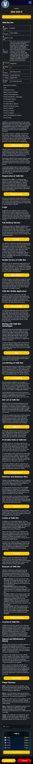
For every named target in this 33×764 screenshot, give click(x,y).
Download (16, 306)
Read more (16, 472)
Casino (16, 553)
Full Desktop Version (8, 90)
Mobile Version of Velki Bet (10, 92)
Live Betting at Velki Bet (9, 99)
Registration (16, 194)
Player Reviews (7, 117)
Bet (11, 67)
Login (4, 87)
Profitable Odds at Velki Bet (10, 104)
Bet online (16, 275)
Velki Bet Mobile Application (10, 94)
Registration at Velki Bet (9, 85)
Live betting (16, 378)
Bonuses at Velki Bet (8, 110)
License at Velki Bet (8, 113)
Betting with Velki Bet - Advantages (12, 97)
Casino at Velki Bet (8, 108)
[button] (30, 2)
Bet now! (16, 678)
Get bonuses (16, 617)
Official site (16, 145)
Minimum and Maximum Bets (11, 106)
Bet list (16, 426)
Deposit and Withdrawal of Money (12, 115)
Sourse (16, 506)
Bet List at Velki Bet (8, 101)
